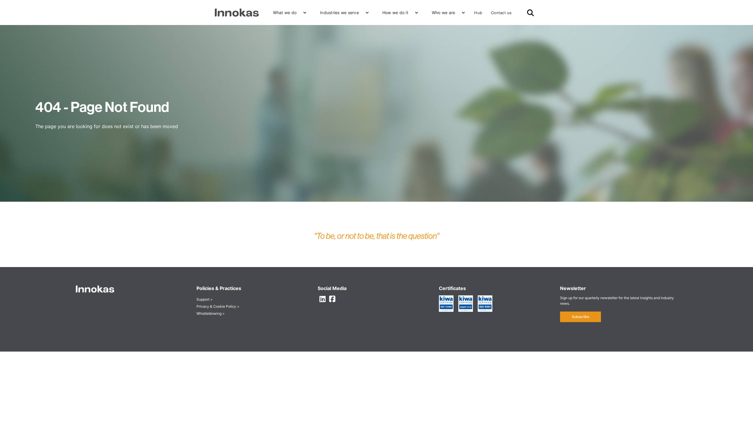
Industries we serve (339, 12)
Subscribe (580, 316)
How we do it (395, 12)
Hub (478, 12)
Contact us (501, 12)
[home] (237, 12)
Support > (204, 299)
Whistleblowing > (210, 313)
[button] (288, 12)
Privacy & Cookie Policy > (217, 306)
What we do (285, 12)
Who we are (443, 12)
